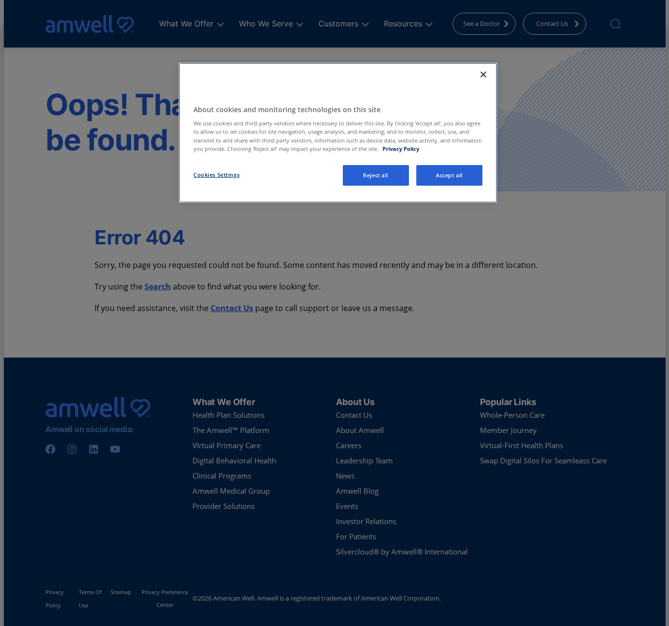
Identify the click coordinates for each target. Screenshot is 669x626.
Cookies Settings (216, 174)
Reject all (375, 175)
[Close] (483, 74)
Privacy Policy (400, 148)
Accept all (449, 175)
